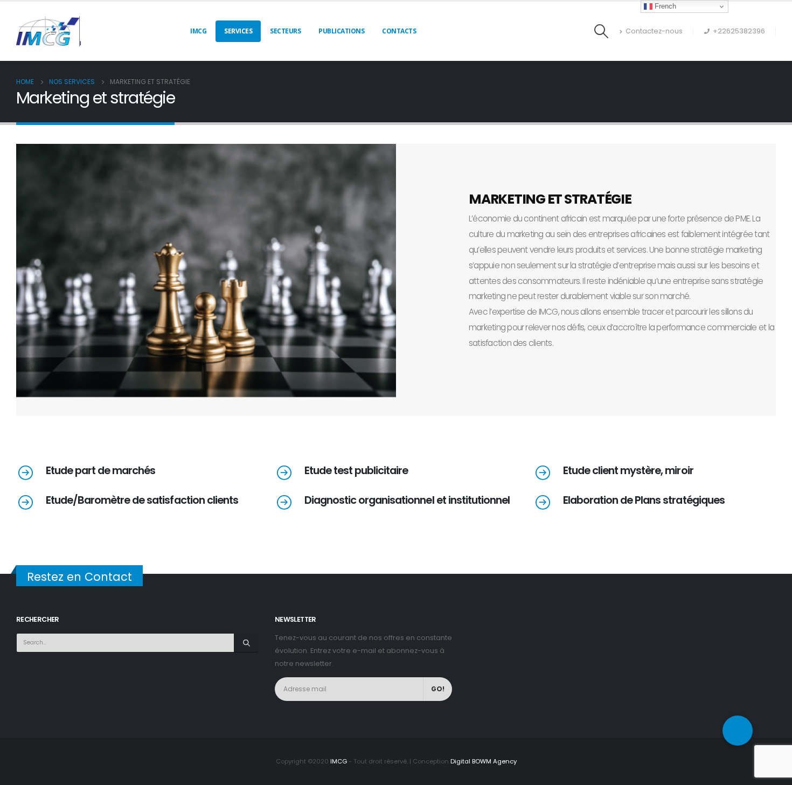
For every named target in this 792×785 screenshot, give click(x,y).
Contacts (399, 31)
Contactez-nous (654, 31)
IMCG (198, 31)
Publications (341, 31)
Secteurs (285, 31)
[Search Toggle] (601, 31)
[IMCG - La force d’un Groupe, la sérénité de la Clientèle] (48, 31)
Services (238, 31)
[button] (737, 730)
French (664, 6)
